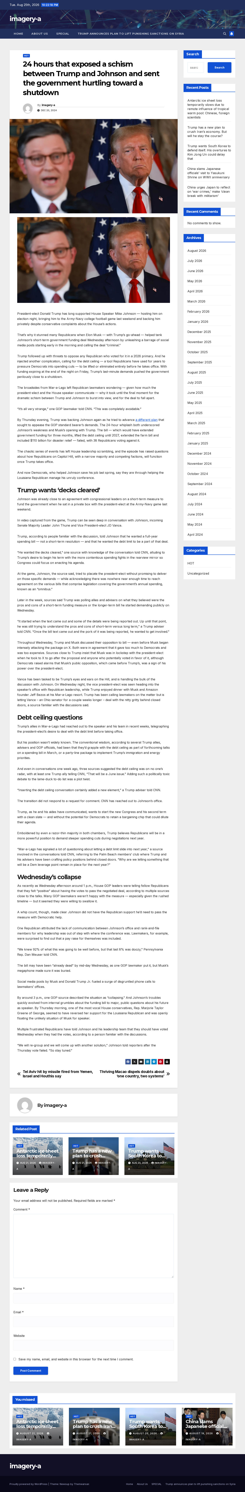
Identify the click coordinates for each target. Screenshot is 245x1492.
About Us (39, 33)
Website (19, 1336)
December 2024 (199, 453)
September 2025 (199, 362)
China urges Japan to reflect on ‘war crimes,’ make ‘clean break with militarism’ (208, 191)
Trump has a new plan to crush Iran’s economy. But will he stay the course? (207, 132)
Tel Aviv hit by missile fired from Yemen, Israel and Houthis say (58, 1074)
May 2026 (194, 281)
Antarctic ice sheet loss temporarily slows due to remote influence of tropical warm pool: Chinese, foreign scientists (208, 109)
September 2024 (199, 484)
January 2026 (197, 322)
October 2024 (197, 474)
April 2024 (195, 534)
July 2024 (195, 504)
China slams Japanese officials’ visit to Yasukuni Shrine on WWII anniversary (208, 173)
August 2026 (196, 251)
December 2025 (199, 332)
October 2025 (197, 352)
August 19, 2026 (201, 1433)
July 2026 (194, 261)
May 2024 (195, 524)
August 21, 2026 (32, 1433)
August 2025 (196, 372)
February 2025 (198, 433)
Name (19, 1289)
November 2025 (199, 342)
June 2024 (195, 514)
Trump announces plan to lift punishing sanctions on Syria (131, 33)
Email (18, 1312)
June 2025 (195, 393)
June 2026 (195, 271)
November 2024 (199, 464)
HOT (26, 56)
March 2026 (196, 301)
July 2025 (194, 382)
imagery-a (25, 19)
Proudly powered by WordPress (29, 1483)
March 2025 (196, 423)
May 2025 (194, 403)
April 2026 (195, 291)
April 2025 (195, 413)
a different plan (147, 420)
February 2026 (198, 311)
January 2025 (197, 443)
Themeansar (81, 1483)
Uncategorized (198, 573)
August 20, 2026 (145, 1433)
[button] (224, 34)
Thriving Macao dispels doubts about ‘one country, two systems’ (132, 1074)
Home (18, 33)
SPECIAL (62, 33)
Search (192, 54)
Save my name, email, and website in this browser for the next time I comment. (75, 1359)
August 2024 (197, 494)
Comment (21, 1209)
